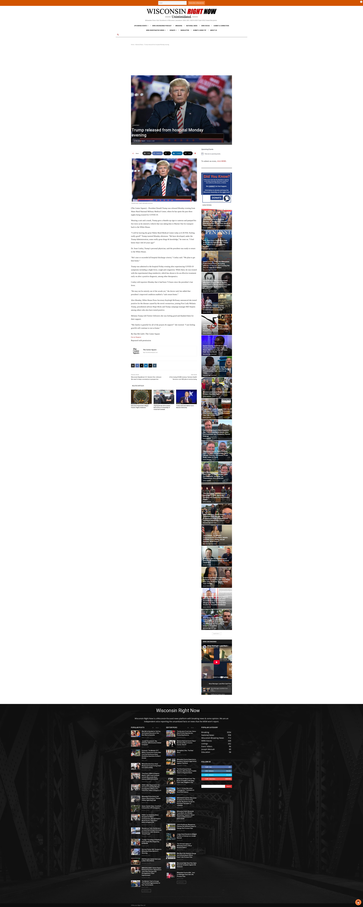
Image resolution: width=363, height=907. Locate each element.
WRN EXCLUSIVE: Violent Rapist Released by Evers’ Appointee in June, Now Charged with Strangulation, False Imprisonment (151, 871)
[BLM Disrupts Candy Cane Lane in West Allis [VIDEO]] (135, 861)
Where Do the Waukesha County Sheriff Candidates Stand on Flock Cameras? (216, 560)
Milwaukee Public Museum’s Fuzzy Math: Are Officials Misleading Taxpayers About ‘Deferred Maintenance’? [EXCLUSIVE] (185, 815)
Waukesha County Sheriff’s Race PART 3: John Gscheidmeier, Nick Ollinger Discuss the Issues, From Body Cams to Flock (215, 454)
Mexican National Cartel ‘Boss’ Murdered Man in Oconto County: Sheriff (186, 742)
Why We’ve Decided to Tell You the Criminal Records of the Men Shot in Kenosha (151, 733)
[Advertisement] (181, 60)
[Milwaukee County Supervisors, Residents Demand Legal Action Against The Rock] (170, 762)
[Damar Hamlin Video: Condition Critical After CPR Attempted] (135, 808)
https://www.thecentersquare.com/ (150, 352)
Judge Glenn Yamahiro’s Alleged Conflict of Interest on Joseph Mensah (187, 836)
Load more (216, 633)
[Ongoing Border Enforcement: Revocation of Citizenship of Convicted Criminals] (164, 397)
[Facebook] (137, 365)
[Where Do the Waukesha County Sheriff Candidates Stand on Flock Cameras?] (216, 556)
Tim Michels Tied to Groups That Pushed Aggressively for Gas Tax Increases (151, 883)
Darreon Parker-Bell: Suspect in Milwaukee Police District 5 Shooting (151, 851)
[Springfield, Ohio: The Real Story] (170, 753)
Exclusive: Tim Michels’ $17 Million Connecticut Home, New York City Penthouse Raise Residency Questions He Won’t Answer (151, 754)
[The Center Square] (133, 141)
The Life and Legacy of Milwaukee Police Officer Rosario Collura (184, 845)
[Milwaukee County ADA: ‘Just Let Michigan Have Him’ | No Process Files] (170, 875)
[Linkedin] (146, 365)
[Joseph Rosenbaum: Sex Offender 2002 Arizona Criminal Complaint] (135, 743)
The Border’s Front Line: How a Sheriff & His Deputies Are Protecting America (186, 733)
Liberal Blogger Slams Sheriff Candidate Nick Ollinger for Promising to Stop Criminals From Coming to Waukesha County (215, 517)
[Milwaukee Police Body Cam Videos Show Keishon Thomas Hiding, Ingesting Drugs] (135, 799)
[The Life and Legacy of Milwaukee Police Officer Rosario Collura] (170, 846)
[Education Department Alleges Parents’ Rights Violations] (141, 397)
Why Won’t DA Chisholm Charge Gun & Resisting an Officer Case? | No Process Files (186, 855)
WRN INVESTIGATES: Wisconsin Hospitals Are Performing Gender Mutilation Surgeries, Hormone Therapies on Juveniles (186, 801)
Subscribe (228, 779)
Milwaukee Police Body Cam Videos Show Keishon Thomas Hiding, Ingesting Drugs (151, 798)
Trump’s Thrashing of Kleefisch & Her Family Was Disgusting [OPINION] (151, 841)
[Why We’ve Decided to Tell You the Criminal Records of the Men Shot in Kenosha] (135, 734)
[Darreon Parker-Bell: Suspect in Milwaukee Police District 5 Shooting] (135, 852)
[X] (141, 365)
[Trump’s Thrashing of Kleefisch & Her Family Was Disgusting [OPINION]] (135, 842)
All (153, 727)
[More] (195, 153)
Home (132, 44)
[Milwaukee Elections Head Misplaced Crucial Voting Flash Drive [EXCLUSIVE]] (135, 766)
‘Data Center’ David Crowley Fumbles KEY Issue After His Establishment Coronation (213, 308)
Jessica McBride (207, 227)
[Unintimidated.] (181, 13)
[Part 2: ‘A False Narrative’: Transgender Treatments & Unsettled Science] (170, 790)
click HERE (221, 161)
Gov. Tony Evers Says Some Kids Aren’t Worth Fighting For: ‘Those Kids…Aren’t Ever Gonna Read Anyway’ (215, 243)
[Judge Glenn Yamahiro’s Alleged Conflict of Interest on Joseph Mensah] (170, 836)
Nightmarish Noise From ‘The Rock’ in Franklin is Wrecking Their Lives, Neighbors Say (186, 780)
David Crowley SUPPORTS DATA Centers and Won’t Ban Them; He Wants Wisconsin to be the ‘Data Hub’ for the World (215, 349)
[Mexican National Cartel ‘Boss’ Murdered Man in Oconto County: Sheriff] (170, 743)
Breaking (134, 403)
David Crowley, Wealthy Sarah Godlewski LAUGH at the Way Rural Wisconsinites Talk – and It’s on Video (216, 370)
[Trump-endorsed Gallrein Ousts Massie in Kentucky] (186, 397)
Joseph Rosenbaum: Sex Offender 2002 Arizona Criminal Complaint (151, 742)
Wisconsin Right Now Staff (209, 249)
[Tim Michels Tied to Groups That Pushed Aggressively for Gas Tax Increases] (135, 883)
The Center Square (140, 141)
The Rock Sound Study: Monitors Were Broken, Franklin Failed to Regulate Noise (186, 771)
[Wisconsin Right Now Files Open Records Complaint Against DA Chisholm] (170, 865)
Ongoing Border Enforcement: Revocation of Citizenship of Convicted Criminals (162, 407)
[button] (118, 35)
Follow (228, 771)
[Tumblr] (155, 365)
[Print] (133, 365)
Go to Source (136, 337)
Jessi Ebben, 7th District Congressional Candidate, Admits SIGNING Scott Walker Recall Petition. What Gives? (215, 538)
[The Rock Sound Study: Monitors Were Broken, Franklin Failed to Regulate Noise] (170, 771)
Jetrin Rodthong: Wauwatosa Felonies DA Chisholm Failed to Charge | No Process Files (186, 826)
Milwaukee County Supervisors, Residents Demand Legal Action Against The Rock (187, 761)
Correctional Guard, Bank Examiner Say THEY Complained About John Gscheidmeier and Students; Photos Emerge (216, 433)
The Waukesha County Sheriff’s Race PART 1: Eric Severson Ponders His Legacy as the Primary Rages (216, 496)
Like (229, 767)
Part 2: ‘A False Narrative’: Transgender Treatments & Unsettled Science (185, 790)
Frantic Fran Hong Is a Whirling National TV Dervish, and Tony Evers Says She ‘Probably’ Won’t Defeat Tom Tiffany (216, 581)
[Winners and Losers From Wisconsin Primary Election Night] (216, 387)
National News (139, 44)
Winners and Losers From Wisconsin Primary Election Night (216, 393)
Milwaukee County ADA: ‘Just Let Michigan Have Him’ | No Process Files (186, 874)
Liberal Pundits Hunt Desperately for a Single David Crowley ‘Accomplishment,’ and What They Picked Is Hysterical (215, 328)
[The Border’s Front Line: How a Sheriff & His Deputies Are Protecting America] (170, 734)
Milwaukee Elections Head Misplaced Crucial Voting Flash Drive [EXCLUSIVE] (151, 765)
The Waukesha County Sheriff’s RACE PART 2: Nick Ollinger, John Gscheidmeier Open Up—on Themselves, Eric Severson (215, 475)
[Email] (150, 365)
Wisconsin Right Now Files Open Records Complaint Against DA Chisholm (186, 865)
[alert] (216, 154)
